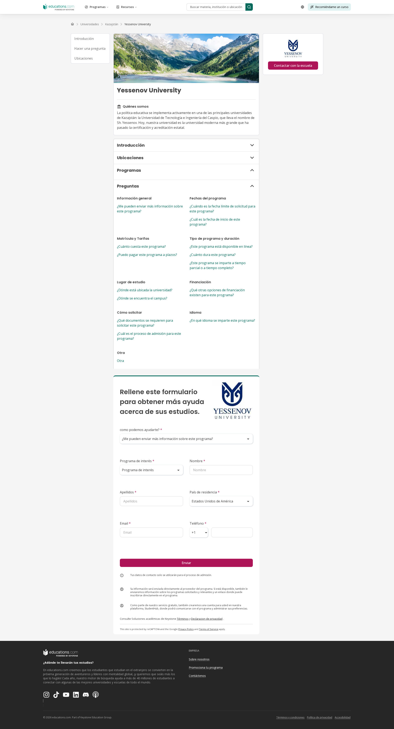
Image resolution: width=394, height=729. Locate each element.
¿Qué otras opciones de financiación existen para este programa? (217, 292)
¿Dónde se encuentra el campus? (142, 298)
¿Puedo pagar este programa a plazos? (147, 254)
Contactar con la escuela (293, 65)
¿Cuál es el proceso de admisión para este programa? (149, 336)
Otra (120, 360)
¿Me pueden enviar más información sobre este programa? (150, 208)
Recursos (127, 7)
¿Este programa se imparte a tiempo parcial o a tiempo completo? (218, 265)
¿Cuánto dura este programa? (213, 254)
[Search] (249, 7)
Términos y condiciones (290, 717)
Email (125, 523)
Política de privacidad (319, 717)
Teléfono (198, 523)
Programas (97, 7)
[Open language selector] (302, 7)
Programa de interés (137, 461)
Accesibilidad (342, 717)
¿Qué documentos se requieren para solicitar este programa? (145, 323)
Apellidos (128, 492)
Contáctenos (197, 676)
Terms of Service (208, 629)
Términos (183, 619)
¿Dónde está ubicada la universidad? (144, 290)
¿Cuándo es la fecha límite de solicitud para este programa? (222, 208)
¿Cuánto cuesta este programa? (141, 246)
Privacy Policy (186, 629)
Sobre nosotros (199, 659)
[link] (137, 24)
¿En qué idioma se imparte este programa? (222, 320)
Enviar (186, 563)
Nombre (197, 461)
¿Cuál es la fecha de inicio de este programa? (215, 222)
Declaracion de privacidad (206, 619)
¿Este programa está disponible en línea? (221, 246)
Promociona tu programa (206, 667)
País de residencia (205, 492)
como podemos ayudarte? (141, 429)
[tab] (90, 39)
